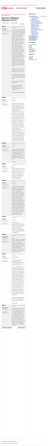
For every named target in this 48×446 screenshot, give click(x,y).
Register (30, 46)
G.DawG (4, 166)
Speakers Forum (34, 32)
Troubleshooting (32, 49)
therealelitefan (5, 236)
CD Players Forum (35, 20)
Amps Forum (34, 18)
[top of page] (2, 26)
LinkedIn (30, 58)
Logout (30, 45)
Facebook (31, 56)
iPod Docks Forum (35, 26)
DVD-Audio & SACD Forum (37, 23)
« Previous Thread (6, 327)
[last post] (4, 97)
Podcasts (35, 5)
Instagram (31, 57)
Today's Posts (43, 16)
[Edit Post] (24, 26)
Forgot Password (32, 44)
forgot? (16, 22)
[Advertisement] (14, 384)
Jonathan (4, 218)
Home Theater (21, 5)
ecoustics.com (9, 441)
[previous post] (3, 97)
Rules (30, 47)
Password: (14, 22)
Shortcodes (31, 48)
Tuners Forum (34, 34)
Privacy (16, 443)
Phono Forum (34, 30)
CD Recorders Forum (35, 21)
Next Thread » (21, 327)
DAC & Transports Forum (36, 22)
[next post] (3, 26)
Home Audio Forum (33, 16)
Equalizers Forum (35, 24)
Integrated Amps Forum (36, 25)
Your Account (31, 51)
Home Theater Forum (33, 37)
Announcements (32, 50)
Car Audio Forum (32, 38)
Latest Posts (4, 5)
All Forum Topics (32, 40)
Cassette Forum (34, 19)
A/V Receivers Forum (35, 17)
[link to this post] (5, 26)
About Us (3, 443)
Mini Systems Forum (35, 28)
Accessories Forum (33, 39)
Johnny (3, 99)
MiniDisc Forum (34, 27)
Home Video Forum (33, 36)
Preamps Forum (34, 31)
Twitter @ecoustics (33, 59)
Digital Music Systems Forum (37, 29)
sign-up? (7, 22)
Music (31, 5)
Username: (5, 22)
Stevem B (4, 28)
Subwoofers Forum (35, 33)
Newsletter (13, 443)
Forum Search (40, 8)
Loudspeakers (14, 5)
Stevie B (4, 145)
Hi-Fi (9, 5)
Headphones (27, 5)
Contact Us (8, 443)
